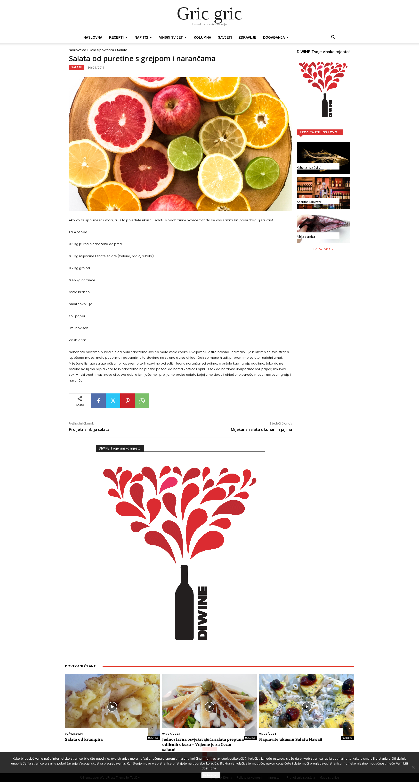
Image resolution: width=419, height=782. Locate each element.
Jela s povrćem (101, 50)
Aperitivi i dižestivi (309, 202)
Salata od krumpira (84, 739)
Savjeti (225, 37)
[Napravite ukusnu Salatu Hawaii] (306, 707)
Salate (122, 50)
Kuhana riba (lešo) (309, 167)
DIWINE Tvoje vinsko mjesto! (120, 448)
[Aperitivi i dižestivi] (323, 193)
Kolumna (202, 37)
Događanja (274, 37)
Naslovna (92, 37)
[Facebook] (98, 400)
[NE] (413, 767)
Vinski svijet (171, 37)
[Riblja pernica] (323, 227)
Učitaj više (322, 249)
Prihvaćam (210, 775)
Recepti (116, 37)
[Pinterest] (127, 400)
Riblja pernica (306, 237)
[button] (333, 37)
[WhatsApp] (142, 400)
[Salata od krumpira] (112, 707)
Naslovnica (77, 50)
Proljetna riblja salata (89, 429)
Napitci (141, 37)
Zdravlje (247, 37)
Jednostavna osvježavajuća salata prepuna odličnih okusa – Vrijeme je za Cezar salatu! (203, 744)
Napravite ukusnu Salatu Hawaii (290, 739)
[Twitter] (113, 400)
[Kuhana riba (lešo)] (323, 158)
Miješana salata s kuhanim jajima (261, 429)
